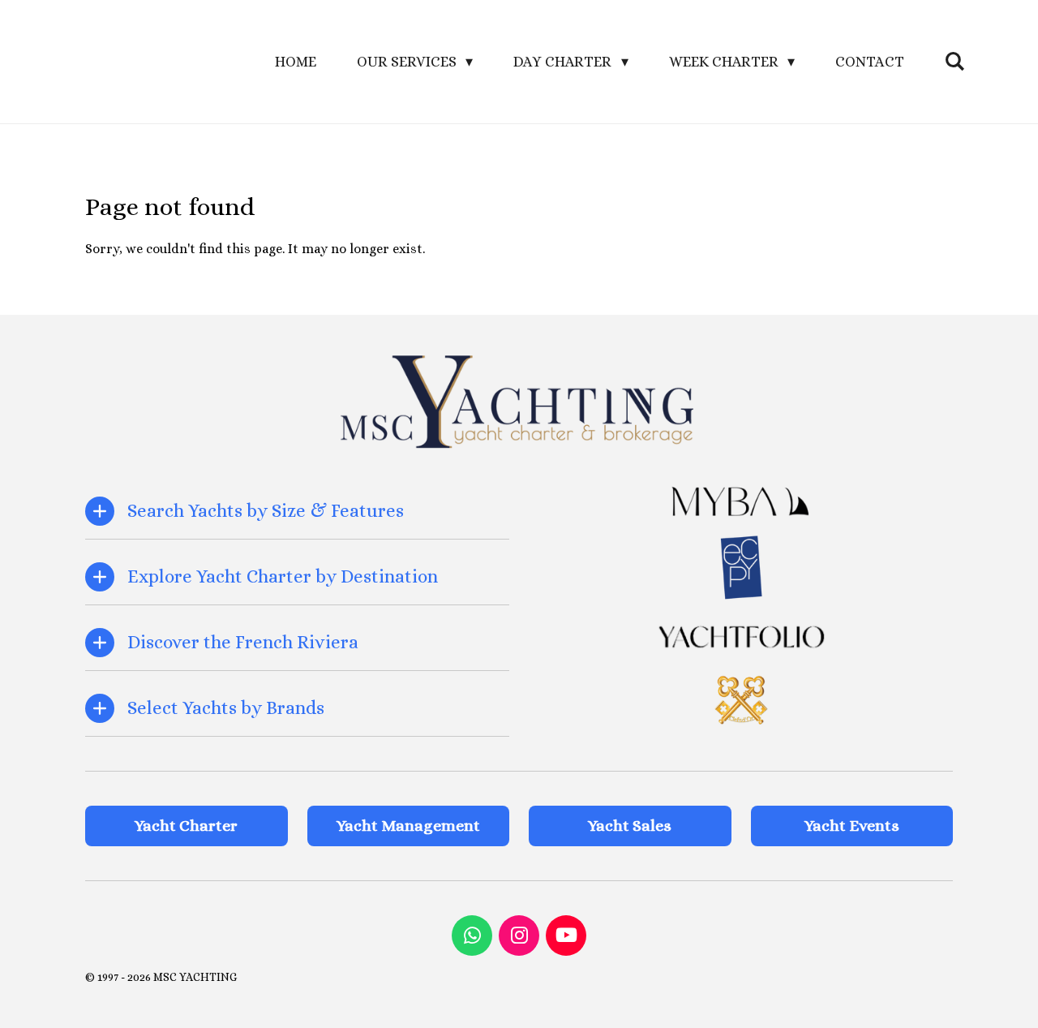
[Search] (955, 62)
